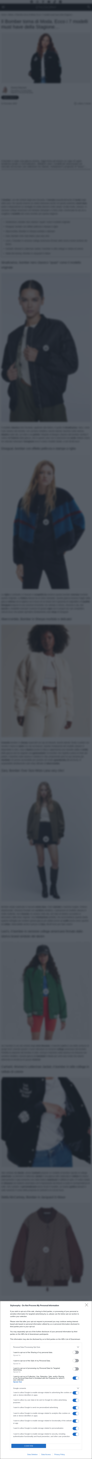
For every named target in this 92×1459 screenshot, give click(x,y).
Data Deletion (32, 1454)
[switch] (76, 1352)
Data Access (46, 1454)
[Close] (87, 1305)
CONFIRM (28, 1446)
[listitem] (46, 1347)
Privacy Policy (59, 1454)
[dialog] (46, 1380)
